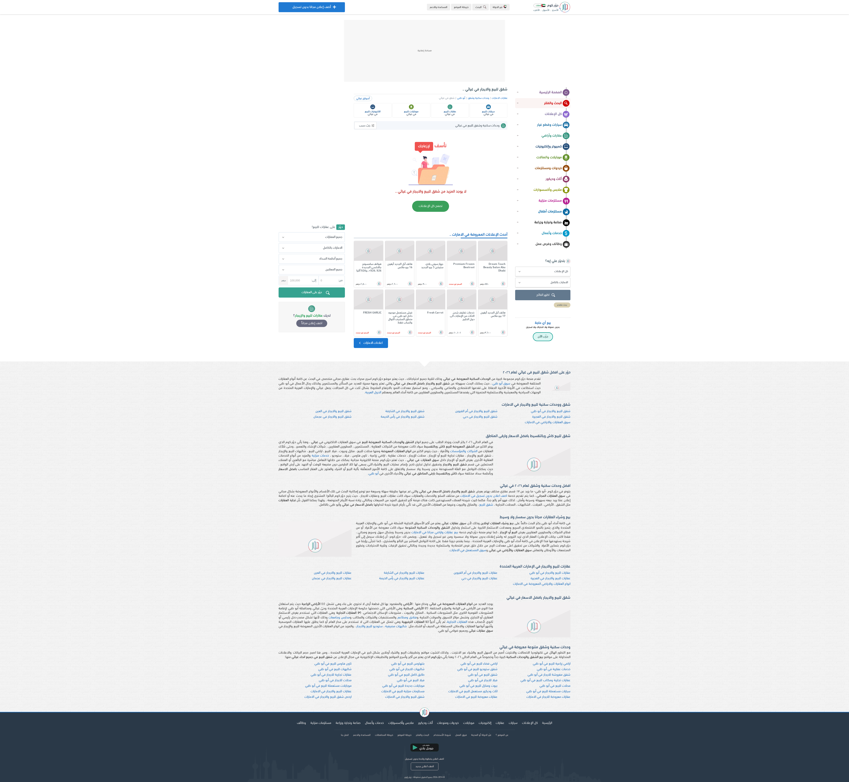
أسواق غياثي (363, 98)
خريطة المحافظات (384, 735)
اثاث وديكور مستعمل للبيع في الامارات (472, 691)
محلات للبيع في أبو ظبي (554, 686)
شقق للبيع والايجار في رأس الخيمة (402, 417)
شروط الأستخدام (442, 735)
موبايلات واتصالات (549, 157)
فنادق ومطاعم (407, 617)
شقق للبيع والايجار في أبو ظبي (550, 411)
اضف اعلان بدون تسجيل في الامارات (483, 496)
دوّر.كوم (407, 777)
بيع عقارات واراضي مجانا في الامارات (434, 532)
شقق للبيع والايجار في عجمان (333, 417)
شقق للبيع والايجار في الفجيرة (551, 417)
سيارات (513, 723)
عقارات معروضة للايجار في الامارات (548, 697)
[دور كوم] (424, 713)
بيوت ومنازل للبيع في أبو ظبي (478, 686)
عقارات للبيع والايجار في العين (333, 573)
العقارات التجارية (457, 622)
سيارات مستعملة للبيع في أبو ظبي (548, 691)
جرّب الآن (543, 336)
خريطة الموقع (461, 7)
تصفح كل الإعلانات (430, 206)
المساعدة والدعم (438, 7)
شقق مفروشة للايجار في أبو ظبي (549, 675)
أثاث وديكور (554, 179)
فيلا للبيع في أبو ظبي (410, 680)
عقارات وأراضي (551, 136)
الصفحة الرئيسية (550, 92)
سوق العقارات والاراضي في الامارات (547, 422)
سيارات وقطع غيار (549, 125)
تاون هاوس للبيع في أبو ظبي (333, 663)
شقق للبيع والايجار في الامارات (404, 697)
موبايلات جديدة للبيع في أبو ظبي (403, 686)
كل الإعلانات (553, 114)
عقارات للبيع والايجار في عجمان (332, 578)
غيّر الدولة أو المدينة (481, 735)
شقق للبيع (486, 505)
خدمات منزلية (320, 455)
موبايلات (468, 723)
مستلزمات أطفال (550, 211)
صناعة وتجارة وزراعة (548, 222)
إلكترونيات (485, 723)
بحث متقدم (562, 305)
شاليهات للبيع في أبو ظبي (335, 669)
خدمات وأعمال (552, 233)
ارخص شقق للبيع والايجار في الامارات (328, 697)
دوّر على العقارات (312, 292)
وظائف (301, 723)
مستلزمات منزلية (550, 201)
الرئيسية (547, 723)
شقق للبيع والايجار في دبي (480, 417)
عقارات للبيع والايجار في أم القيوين (475, 573)
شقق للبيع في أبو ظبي (482, 675)
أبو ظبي (461, 98)
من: (340, 280)
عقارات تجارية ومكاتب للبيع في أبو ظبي (545, 680)
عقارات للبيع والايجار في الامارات (331, 691)
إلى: (313, 280)
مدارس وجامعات (339, 617)
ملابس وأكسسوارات (547, 190)
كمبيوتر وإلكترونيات (548, 146)
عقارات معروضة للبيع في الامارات (476, 697)
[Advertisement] (424, 51)
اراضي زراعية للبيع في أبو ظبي (551, 663)
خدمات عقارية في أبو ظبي (553, 669)
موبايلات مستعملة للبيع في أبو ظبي (328, 686)
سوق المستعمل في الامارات (468, 550)
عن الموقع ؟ (502, 735)
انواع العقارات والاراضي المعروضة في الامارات (541, 584)
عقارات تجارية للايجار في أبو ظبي (331, 675)
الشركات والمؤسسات (463, 451)
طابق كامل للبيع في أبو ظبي (406, 675)
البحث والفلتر (553, 103)
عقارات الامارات (499, 98)
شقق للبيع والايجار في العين (334, 411)
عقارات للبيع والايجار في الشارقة (404, 573)
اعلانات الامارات (372, 343)
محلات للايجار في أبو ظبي (335, 680)
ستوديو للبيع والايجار (369, 626)
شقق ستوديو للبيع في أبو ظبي (477, 669)
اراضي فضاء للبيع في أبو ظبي (479, 663)
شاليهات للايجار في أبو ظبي (406, 669)
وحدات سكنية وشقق (478, 98)
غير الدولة (498, 7)
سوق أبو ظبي (501, 383)
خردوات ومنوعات (448, 723)
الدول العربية (373, 392)
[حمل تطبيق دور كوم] (424, 747)
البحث (478, 7)
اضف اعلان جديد (424, 766)
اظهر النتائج (542, 295)
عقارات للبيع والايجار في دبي (479, 578)
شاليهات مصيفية (396, 626)
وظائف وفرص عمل (548, 244)
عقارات (500, 723)
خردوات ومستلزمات (548, 168)
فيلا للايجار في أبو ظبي (482, 680)
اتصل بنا (345, 735)
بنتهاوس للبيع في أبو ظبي (407, 663)
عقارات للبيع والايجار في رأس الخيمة (401, 578)
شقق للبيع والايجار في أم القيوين (476, 411)
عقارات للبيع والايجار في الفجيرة (550, 578)
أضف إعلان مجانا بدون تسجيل (312, 9)
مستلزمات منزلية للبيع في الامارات (402, 691)
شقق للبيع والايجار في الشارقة (404, 411)
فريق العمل (461, 735)
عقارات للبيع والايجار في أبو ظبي (549, 573)
